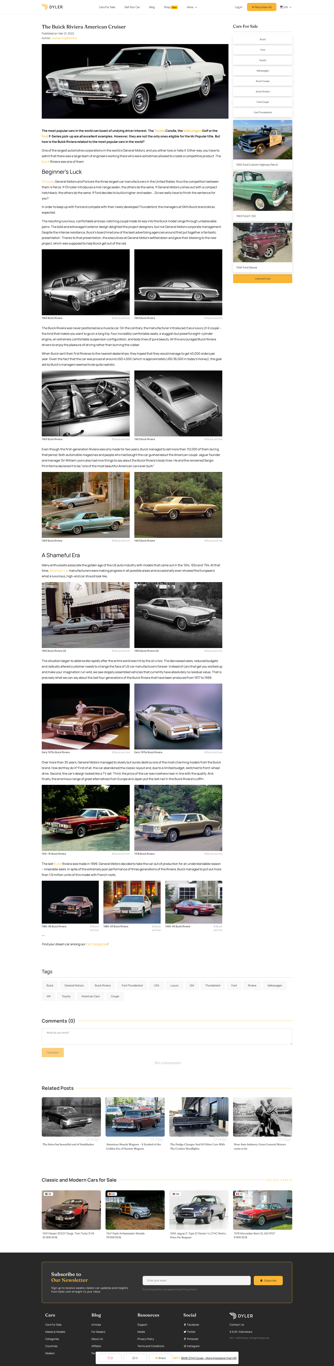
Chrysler (48, 181)
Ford (45, 136)
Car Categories (96, 944)
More (190, 7)
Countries (51, 1346)
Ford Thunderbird (263, 112)
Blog (152, 7)
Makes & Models (55, 1332)
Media (141, 1332)
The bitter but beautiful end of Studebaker (68, 1144)
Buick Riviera (263, 91)
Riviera (252, 985)
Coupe (115, 996)
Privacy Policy (145, 1339)
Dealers (50, 1353)
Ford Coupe (263, 102)
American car (58, 570)
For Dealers (98, 1332)
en (286, 7)
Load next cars (262, 278)
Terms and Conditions (150, 1346)
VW (49, 996)
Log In (238, 7)
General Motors (74, 985)
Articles (96, 1324)
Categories (52, 1339)
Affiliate (96, 1346)
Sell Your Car (132, 7)
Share (162, 1358)
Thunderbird (212, 985)
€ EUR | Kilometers (241, 1332)
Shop (170, 7)
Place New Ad (263, 7)
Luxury (174, 985)
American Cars (91, 996)
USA (156, 985)
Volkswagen (192, 131)
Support (142, 1324)
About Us (97, 1339)
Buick (46, 161)
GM (192, 985)
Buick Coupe (262, 81)
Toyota (159, 131)
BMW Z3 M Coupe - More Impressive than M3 (209, 1358)
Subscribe (270, 1280)
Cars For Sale (107, 7)
